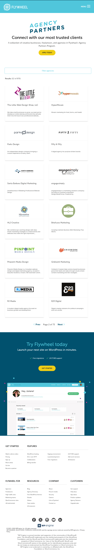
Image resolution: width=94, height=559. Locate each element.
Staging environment (54, 454)
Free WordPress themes (34, 494)
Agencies (8, 489)
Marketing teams (11, 497)
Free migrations (52, 460)
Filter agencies (48, 71)
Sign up (8, 460)
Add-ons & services (74, 457)
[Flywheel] (16, 7)
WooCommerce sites (12, 500)
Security (51, 494)
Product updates (75, 497)
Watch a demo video (12, 454)
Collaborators (31, 460)
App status (73, 494)
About (51, 489)
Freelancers (9, 492)
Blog (28, 489)
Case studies (31, 503)
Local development (53, 457)
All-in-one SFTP (32, 457)
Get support (74, 489)
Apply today (47, 53)
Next (60, 324)
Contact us (52, 503)
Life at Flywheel (54, 500)
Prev (37, 324)
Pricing (8, 457)
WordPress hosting (33, 454)
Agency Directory (32, 492)
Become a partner (11, 468)
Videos (29, 500)
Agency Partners (75, 500)
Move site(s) (9, 462)
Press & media (53, 492)
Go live (8, 465)
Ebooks (29, 497)
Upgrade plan (74, 503)
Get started (47, 368)
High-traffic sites (11, 494)
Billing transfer (31, 462)
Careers (51, 497)
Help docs (73, 492)
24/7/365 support (73, 454)
